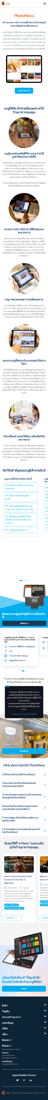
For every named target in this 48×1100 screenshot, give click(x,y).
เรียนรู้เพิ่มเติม (24, 751)
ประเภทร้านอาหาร (11, 1017)
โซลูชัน (5, 1011)
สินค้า (5, 1005)
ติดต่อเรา (24, 623)
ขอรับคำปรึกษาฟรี (24, 91)
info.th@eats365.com (9, 1058)
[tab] (21, 580)
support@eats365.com (10, 1064)
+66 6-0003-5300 (8, 1055)
